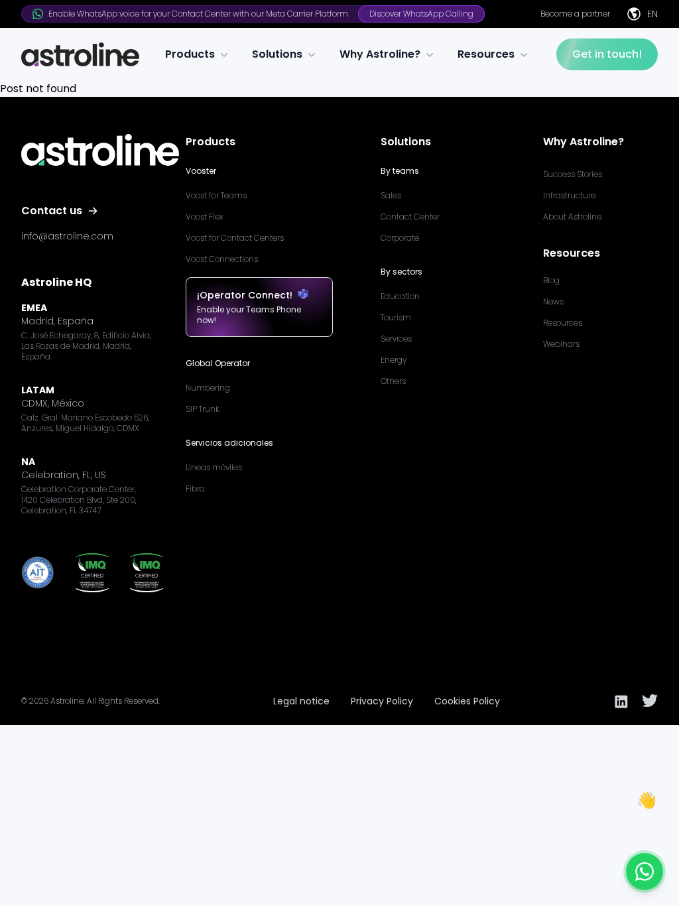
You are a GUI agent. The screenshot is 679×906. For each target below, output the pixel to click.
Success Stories (572, 174)
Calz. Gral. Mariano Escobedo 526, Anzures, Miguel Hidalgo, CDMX (85, 423)
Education (400, 296)
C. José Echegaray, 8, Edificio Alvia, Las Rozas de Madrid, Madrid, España (86, 346)
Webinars (561, 344)
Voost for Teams (216, 195)
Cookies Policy (467, 701)
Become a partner (575, 14)
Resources (486, 54)
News (553, 301)
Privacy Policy (382, 701)
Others (393, 381)
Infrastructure (569, 195)
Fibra (195, 488)
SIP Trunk (202, 409)
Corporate (400, 237)
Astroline (67, 700)
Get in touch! (607, 54)
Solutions (277, 54)
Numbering (208, 387)
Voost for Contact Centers (235, 237)
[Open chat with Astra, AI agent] (644, 871)
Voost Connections (222, 259)
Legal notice (301, 701)
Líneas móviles (214, 467)
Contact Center (410, 216)
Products (190, 54)
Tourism (396, 317)
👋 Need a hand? (613, 833)
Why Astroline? (380, 54)
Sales (391, 195)
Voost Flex (204, 216)
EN (652, 14)
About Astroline (572, 216)
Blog (551, 280)
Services (396, 338)
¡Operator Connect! (244, 295)
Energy (393, 359)
